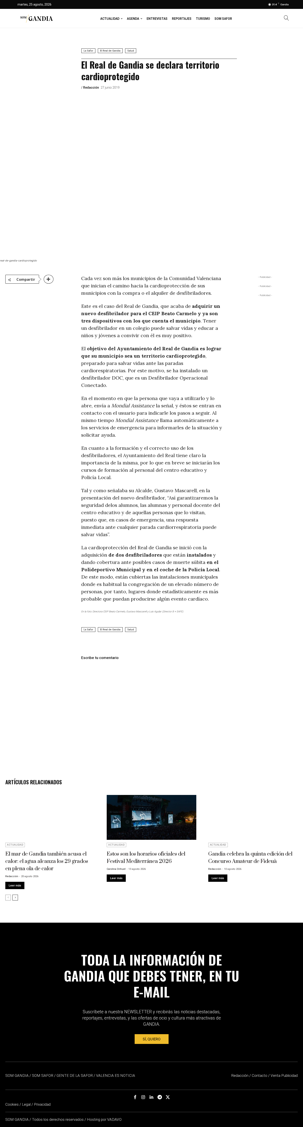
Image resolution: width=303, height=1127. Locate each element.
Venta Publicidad (284, 1075)
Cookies (12, 1104)
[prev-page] (8, 897)
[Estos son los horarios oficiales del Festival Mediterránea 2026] (151, 817)
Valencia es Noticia (115, 1075)
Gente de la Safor (75, 1075)
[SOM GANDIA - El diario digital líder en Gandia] (36, 18)
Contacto (259, 1075)
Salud (130, 50)
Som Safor (42, 1075)
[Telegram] (159, 1097)
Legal (26, 1104)
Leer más (15, 885)
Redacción (91, 87)
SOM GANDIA (17, 1119)
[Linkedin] (151, 1097)
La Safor (88, 50)
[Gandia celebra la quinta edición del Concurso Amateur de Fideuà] (253, 817)
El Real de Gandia (110, 50)
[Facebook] (135, 1097)
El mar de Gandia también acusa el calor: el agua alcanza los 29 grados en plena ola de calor (46, 861)
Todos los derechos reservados (58, 1119)
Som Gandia (17, 1075)
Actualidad (15, 844)
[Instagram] (143, 1097)
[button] (286, 18)
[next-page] (15, 897)
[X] (167, 1097)
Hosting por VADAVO (104, 1119)
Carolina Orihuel (116, 869)
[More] (48, 279)
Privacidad (42, 1104)
